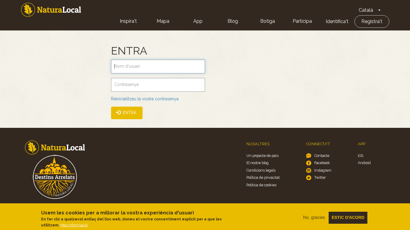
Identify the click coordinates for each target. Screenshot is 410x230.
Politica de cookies (261, 185)
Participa (302, 21)
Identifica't (337, 21)
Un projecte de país (262, 155)
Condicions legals (261, 170)
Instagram (322, 170)
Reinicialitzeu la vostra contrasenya (145, 98)
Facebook (322, 163)
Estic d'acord (348, 217)
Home (51, 10)
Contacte (321, 155)
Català (366, 10)
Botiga (267, 21)
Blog (233, 21)
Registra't (371, 21)
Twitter (320, 177)
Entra (129, 112)
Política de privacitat (263, 177)
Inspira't (128, 21)
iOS (360, 155)
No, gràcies (314, 217)
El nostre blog (257, 163)
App (198, 21)
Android (364, 163)
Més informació (74, 225)
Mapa (163, 21)
